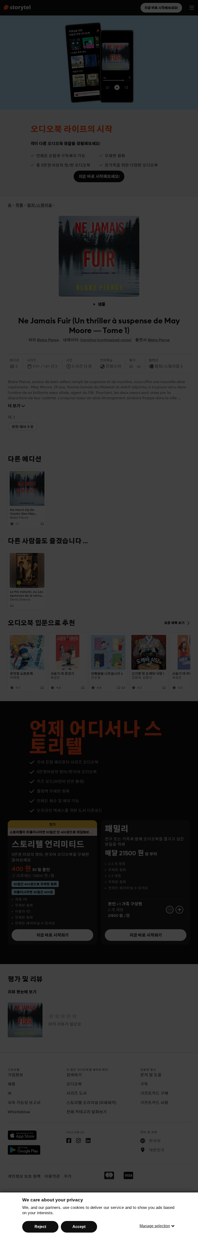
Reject (40, 1227)
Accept (78, 1227)
